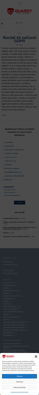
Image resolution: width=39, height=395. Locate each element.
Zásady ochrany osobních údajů (19, 392)
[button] (36, 356)
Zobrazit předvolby (20, 387)
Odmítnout (19, 382)
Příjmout (19, 376)
